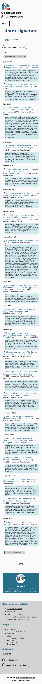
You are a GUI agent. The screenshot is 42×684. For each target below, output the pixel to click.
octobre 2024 (8, 435)
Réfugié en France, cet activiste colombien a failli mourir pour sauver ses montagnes (20, 441)
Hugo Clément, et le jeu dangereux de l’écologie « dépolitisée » (20, 67)
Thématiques (13, 644)
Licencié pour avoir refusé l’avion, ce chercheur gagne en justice (20, 353)
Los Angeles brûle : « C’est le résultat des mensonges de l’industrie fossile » (20, 373)
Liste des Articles (19, 638)
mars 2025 (7, 282)
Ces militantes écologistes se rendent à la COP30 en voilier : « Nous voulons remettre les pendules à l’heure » (21, 217)
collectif (35, 68)
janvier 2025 (8, 329)
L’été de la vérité (14, 609)
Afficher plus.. (15, 552)
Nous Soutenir (10, 660)
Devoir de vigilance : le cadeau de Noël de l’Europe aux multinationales (21, 194)
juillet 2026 (7, 62)
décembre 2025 (9, 189)
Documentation (18, 631)
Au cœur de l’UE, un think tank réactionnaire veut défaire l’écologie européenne (18, 110)
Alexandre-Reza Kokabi (20, 150)
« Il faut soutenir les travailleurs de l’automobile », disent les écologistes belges (21, 500)
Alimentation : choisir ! (17, 611)
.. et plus (15, 642)
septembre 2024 (9, 476)
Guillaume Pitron (16, 292)
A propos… (12, 629)
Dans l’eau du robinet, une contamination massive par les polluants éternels (19, 335)
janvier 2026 (8, 165)
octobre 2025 (8, 211)
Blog (9, 636)
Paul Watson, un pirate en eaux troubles (22, 241)
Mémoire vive (15, 421)
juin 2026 (7, 104)
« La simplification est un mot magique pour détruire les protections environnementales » (20, 171)
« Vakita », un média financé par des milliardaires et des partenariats (20, 85)
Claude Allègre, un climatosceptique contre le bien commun (19, 394)
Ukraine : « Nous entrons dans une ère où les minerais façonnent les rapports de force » (20, 288)
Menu (4, 23)
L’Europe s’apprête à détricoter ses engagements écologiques (19, 311)
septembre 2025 (9, 237)
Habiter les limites (15, 614)
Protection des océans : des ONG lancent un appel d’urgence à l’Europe (18, 459)
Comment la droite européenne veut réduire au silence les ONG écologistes (20, 147)
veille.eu (10, 640)
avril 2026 (7, 142)
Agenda (10, 633)
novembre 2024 (9, 413)
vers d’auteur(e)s (14, 47)
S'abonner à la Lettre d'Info (16, 665)
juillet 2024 (7, 518)
